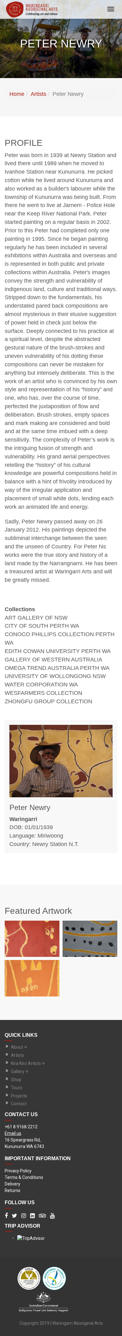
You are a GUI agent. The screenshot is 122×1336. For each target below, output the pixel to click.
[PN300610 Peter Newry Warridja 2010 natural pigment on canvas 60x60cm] (90, 939)
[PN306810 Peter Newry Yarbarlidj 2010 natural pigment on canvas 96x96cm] (32, 978)
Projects (19, 1095)
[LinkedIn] (32, 1216)
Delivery (12, 1183)
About (17, 1047)
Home (16, 94)
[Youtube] (52, 1216)
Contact (19, 1103)
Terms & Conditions (24, 1177)
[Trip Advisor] (42, 1216)
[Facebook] (6, 1216)
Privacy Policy (18, 1170)
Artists (38, 94)
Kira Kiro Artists (26, 1063)
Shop (16, 1079)
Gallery (17, 1071)
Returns (12, 1190)
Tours (16, 1087)
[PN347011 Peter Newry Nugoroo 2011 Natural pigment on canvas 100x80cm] (32, 939)
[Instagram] (23, 1216)
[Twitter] (14, 1216)
